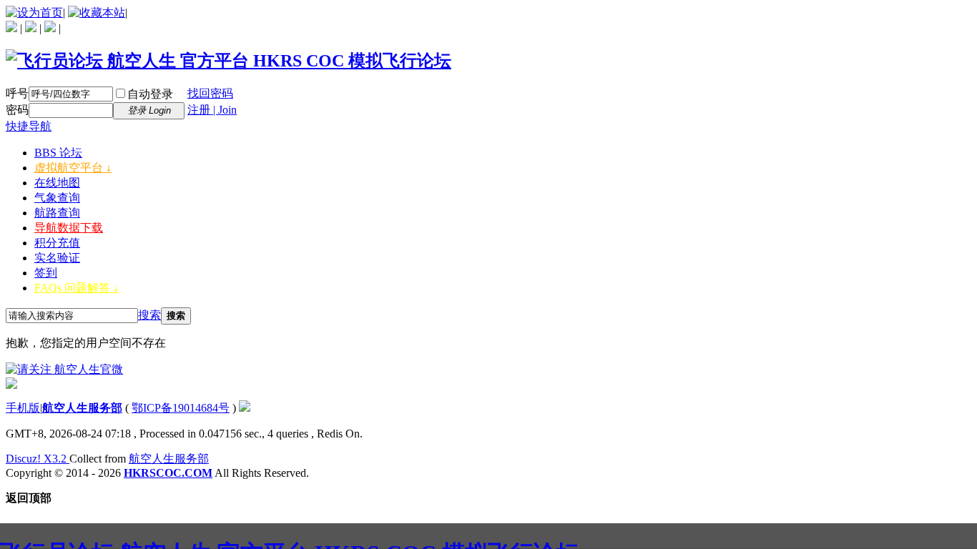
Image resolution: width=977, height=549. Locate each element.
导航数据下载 (68, 228)
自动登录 (150, 94)
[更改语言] (11, 28)
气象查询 (57, 198)
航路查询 (57, 213)
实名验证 (57, 258)
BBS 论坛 (58, 153)
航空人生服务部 (82, 408)
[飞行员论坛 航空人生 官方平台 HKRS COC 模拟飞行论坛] (228, 60)
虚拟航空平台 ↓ (73, 168)
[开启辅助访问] (30, 28)
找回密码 (210, 93)
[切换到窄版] (50, 28)
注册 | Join (212, 110)
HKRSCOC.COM (168, 473)
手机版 (23, 408)
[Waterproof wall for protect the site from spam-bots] (244, 408)
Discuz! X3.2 (37, 458)
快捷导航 (28, 126)
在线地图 (57, 183)
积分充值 (57, 243)
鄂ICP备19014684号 (181, 408)
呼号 (17, 93)
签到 (45, 273)
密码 (17, 110)
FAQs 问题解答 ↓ (76, 288)
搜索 (149, 315)
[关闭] (11, 385)
